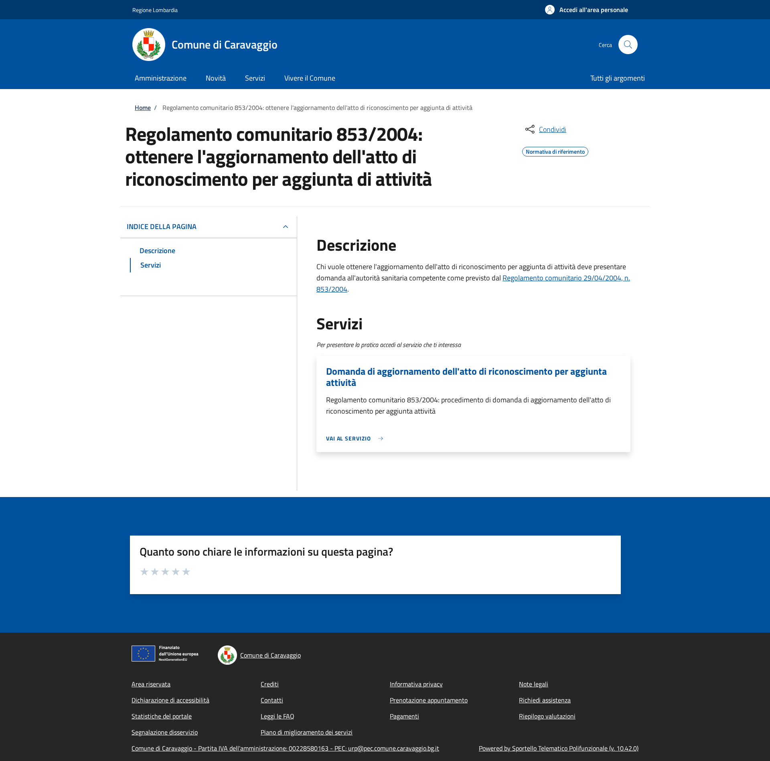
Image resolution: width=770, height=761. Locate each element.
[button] (586, 9)
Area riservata (151, 684)
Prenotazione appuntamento (429, 700)
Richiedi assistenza (545, 700)
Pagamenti (404, 716)
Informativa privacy (416, 684)
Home (143, 107)
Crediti (270, 684)
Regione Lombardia (155, 10)
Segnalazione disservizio (165, 732)
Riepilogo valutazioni (547, 716)
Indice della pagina (162, 226)
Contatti (272, 700)
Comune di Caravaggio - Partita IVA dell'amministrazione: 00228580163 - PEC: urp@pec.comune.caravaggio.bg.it (285, 748)
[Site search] (628, 44)
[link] (356, 438)
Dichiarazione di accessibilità (170, 700)
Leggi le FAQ (277, 716)
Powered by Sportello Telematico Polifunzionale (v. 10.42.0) (558, 748)
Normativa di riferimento (555, 150)
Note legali (533, 684)
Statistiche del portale (162, 716)
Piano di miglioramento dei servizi (307, 732)
